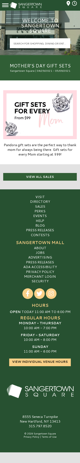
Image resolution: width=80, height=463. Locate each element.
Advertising (40, 257)
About (40, 247)
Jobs (40, 252)
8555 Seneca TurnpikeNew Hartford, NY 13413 (40, 419)
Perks (40, 211)
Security (40, 281)
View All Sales (40, 177)
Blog (40, 225)
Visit (40, 196)
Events (40, 215)
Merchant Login (40, 276)
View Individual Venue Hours (40, 362)
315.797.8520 (40, 426)
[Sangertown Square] (40, 391)
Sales (40, 206)
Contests (40, 234)
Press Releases (40, 229)
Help (40, 220)
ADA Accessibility (40, 266)
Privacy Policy (40, 271)
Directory (40, 201)
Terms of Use (49, 437)
